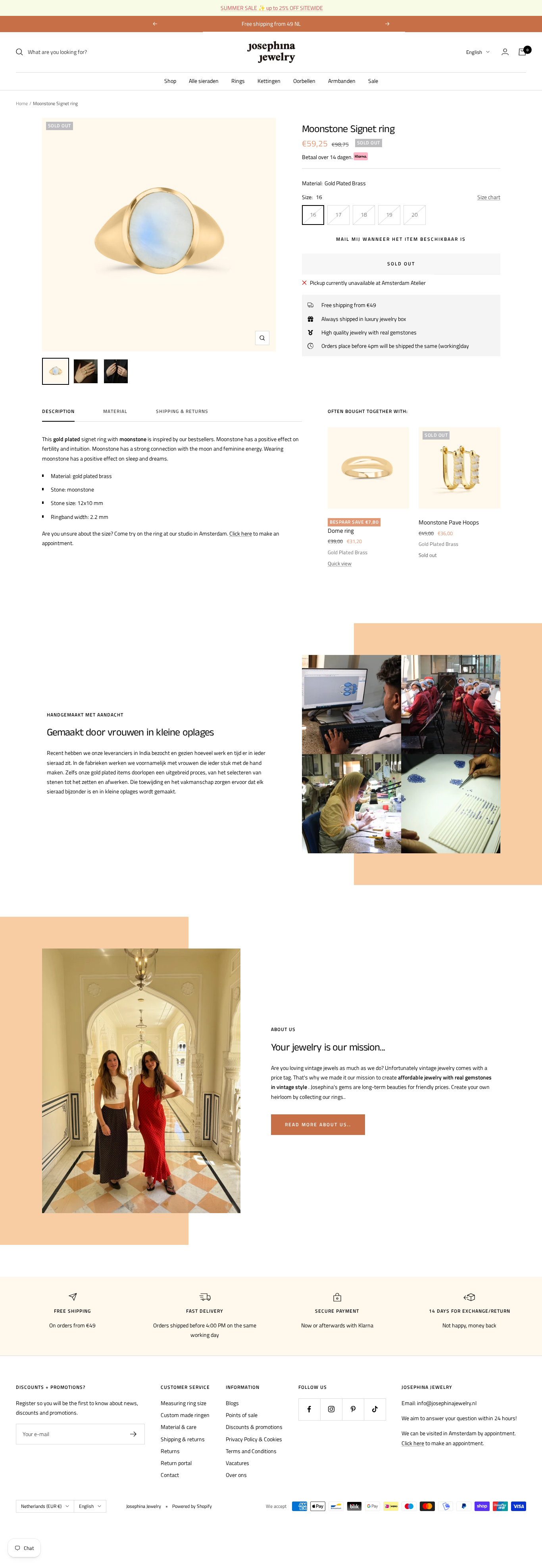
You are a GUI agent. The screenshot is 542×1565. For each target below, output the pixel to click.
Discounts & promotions (254, 1427)
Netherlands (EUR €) (41, 1506)
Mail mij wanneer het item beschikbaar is (401, 239)
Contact (170, 1475)
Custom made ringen (185, 1415)
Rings (238, 80)
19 (389, 214)
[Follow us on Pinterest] (353, 1409)
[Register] (133, 1434)
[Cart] (522, 52)
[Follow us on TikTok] (375, 1409)
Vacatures (237, 1463)
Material (115, 412)
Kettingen (269, 80)
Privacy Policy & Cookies (254, 1439)
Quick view (340, 563)
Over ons (236, 1475)
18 (364, 214)
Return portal (176, 1463)
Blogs (232, 1403)
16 (313, 214)
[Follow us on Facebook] (309, 1409)
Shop (170, 80)
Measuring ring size (183, 1403)
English (474, 52)
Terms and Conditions (251, 1451)
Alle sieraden (204, 80)
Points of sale (242, 1415)
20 (414, 214)
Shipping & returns (183, 1439)
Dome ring (341, 530)
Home (22, 103)
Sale (373, 80)
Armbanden (342, 80)
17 (338, 214)
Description (58, 412)
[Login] (505, 51)
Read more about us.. (318, 1124)
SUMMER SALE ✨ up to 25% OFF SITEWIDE (272, 8)
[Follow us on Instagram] (331, 1409)
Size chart (488, 197)
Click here (240, 533)
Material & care (178, 1427)
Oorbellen (304, 80)
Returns (170, 1451)
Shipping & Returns (182, 412)
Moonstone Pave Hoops (449, 522)
